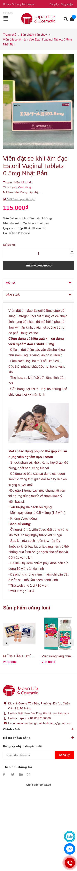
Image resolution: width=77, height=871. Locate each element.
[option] (19, 642)
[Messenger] (69, 849)
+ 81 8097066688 (39, 718)
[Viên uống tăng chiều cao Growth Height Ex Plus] (58, 633)
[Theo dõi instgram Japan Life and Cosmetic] (29, 774)
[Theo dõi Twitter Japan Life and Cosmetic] (13, 774)
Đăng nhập (67, 4)
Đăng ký (54, 4)
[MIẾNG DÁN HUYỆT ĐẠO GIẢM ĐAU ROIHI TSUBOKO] (19, 633)
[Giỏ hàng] (71, 19)
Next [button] (71, 642)
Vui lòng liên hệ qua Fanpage (50, 713)
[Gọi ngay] (69, 862)
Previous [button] (6, 642)
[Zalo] (69, 836)
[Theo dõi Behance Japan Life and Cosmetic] (21, 774)
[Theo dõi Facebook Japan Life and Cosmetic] (5, 774)
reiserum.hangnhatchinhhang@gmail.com (44, 723)
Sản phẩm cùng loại (26, 607)
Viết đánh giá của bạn (20, 199)
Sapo (47, 784)
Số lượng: (9, 244)
